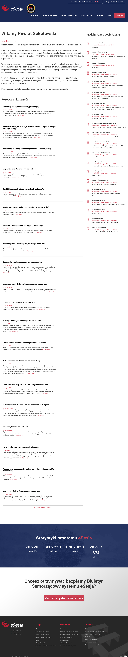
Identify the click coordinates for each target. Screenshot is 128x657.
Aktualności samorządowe (68, 646)
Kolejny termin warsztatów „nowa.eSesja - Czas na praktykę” (26, 207)
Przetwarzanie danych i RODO (69, 634)
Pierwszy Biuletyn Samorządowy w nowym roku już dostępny (26, 405)
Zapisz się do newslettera (64, 598)
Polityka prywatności (66, 637)
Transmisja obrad (86, 15)
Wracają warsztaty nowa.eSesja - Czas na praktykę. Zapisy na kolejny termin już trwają (29, 128)
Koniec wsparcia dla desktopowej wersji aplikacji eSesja (24, 244)
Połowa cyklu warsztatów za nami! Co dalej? (19, 302)
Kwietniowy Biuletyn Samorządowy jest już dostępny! (23, 225)
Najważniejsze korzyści (42, 631)
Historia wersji (64, 640)
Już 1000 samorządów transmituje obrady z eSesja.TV (23, 189)
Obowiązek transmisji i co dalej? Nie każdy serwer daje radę (25, 385)
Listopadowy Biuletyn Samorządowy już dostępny (21, 491)
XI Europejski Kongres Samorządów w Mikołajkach (22, 321)
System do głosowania (49, 15)
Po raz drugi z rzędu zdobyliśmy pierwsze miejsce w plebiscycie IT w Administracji (28, 470)
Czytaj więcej (20, 115)
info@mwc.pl (17, 634)
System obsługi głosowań (43, 637)
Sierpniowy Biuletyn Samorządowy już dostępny (21, 107)
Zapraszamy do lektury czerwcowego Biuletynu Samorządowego (27, 149)
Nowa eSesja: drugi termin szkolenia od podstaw (21, 447)
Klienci (99, 15)
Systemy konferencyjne (69, 15)
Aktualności (39, 629)
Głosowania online (90, 629)
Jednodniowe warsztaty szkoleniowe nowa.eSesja (22, 361)
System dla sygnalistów (92, 639)
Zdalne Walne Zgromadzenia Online (95, 631)
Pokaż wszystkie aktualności (42, 507)
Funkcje (34, 15)
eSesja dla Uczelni (41, 643)
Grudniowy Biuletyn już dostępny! (15, 427)
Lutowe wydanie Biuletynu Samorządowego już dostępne (24, 343)
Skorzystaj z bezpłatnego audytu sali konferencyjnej (22, 262)
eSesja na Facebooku (66, 643)
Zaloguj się (119, 15)
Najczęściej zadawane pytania (69, 631)
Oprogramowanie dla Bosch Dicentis (46, 646)
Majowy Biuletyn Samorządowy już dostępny (19, 169)
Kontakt (109, 15)
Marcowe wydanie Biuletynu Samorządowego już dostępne (25, 284)
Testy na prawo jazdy (91, 642)
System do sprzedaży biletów (93, 645)
